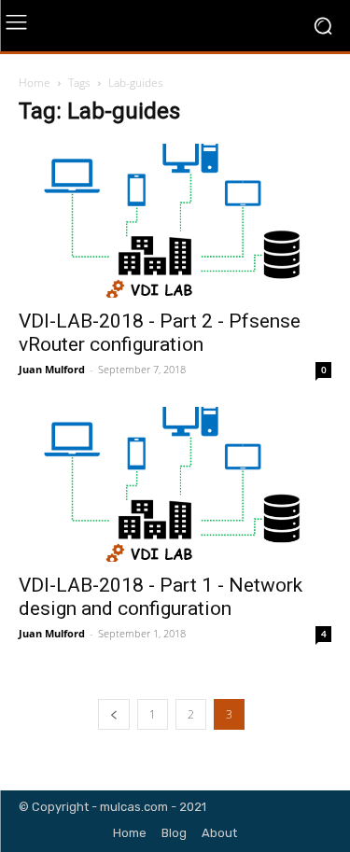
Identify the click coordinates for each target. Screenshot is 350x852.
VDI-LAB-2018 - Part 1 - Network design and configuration (160, 597)
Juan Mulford (52, 369)
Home (34, 83)
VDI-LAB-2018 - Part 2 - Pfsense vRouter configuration (160, 333)
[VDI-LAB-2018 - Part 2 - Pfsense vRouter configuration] (175, 221)
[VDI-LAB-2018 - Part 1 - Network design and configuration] (175, 484)
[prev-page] (114, 714)
